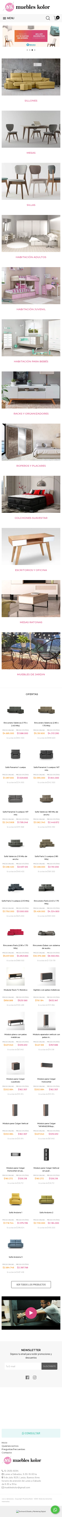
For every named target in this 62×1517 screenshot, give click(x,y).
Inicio (4, 1442)
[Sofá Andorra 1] (15, 1199)
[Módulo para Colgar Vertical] (15, 1110)
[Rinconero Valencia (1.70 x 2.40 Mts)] (15, 709)
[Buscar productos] (47, 17)
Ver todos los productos (31, 1284)
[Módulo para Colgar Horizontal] (46, 1065)
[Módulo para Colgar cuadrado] (15, 1065)
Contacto (7, 1452)
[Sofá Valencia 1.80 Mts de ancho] (46, 798)
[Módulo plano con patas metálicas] (15, 1021)
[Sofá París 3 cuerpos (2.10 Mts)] (15, 887)
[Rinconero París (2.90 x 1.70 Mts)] (15, 932)
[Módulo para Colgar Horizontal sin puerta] (15, 1154)
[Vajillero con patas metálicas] (46, 976)
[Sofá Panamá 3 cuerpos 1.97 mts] (15, 798)
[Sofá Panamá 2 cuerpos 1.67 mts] (46, 754)
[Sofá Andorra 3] (15, 1243)
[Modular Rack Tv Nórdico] (15, 976)
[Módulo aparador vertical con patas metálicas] (46, 1021)
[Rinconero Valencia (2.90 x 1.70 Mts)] (46, 709)
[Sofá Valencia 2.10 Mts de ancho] (15, 843)
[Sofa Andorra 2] (46, 1199)
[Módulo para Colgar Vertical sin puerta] (46, 1154)
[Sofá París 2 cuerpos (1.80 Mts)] (46, 843)
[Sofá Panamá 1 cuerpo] (15, 754)
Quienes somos (10, 1446)
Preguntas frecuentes (13, 1449)
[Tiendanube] (8, 1499)
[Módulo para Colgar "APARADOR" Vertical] (46, 1110)
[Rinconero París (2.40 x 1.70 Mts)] (46, 887)
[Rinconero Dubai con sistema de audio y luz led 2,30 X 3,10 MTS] (46, 932)
